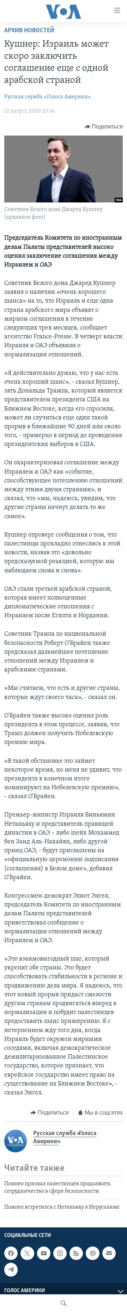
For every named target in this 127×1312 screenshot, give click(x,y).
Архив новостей (29, 31)
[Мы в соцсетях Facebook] (11, 1253)
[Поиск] (63, 1303)
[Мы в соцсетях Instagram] (60, 1253)
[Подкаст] (92, 1253)
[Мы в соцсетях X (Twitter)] (27, 1253)
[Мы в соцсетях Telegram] (11, 1269)
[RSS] (76, 1253)
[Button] (104, 126)
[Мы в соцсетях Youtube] (43, 1253)
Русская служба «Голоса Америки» (47, 97)
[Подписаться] (109, 1253)
